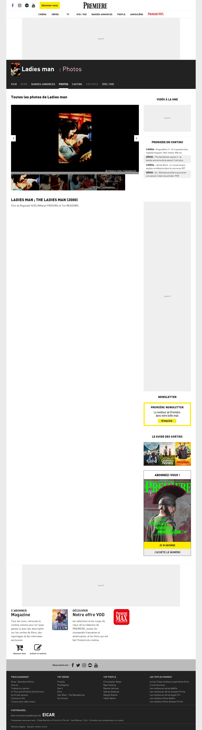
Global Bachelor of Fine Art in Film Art (53, 720)
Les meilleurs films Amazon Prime (166, 701)
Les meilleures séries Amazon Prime (167, 691)
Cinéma (42, 14)
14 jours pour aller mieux (23, 701)
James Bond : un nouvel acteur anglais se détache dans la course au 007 (165, 167)
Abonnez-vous (50, 5)
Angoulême (136, 14)
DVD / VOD (82, 14)
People (121, 14)
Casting (77, 84)
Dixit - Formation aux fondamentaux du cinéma (103, 720)
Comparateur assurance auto (23, 720)
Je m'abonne (167, 545)
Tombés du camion (20, 688)
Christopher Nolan (112, 681)
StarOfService (76, 720)
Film (14, 84)
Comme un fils (18, 698)
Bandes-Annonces (102, 14)
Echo (59, 691)
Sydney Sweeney (111, 691)
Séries (55, 14)
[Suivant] (136, 138)
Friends (61, 681)
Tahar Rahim (109, 698)
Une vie (14, 685)
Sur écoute (62, 698)
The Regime (63, 685)
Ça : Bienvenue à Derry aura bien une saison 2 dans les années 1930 (166, 174)
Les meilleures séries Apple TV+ (165, 695)
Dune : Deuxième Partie (22, 681)
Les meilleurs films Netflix (162, 698)
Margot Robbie (110, 695)
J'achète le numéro (167, 552)
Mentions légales (18, 726)
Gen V (60, 688)
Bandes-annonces (43, 84)
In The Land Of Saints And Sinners (27, 691)
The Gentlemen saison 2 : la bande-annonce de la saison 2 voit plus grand (164, 159)
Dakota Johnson (111, 688)
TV (68, 14)
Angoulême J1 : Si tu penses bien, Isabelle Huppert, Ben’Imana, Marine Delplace (167, 151)
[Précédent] (13, 138)
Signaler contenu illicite (37, 726)
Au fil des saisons (19, 695)
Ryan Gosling (109, 685)
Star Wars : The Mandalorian (71, 695)
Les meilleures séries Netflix (163, 688)
